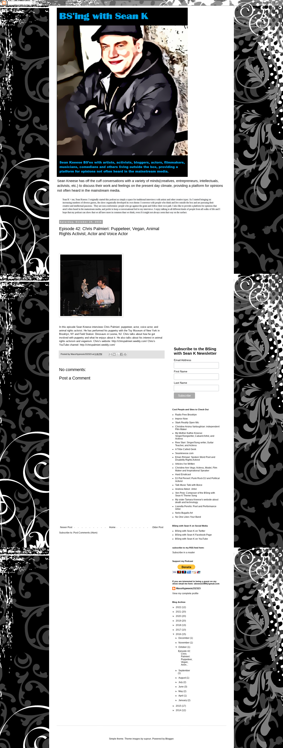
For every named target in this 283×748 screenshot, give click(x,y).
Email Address (182, 360)
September (184, 670)
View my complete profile (185, 593)
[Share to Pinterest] (125, 354)
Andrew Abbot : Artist (186, 489)
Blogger (169, 738)
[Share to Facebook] (121, 354)
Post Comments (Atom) (85, 532)
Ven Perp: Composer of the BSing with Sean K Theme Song (195, 494)
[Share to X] (118, 354)
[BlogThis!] (114, 354)
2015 (179, 706)
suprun (147, 738)
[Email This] (110, 354)
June (181, 686)
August (182, 677)
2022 (179, 607)
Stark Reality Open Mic (187, 422)
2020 (179, 616)
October (182, 647)
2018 (179, 625)
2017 (179, 629)
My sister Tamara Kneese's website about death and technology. (196, 501)
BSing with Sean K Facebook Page (193, 534)
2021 (179, 611)
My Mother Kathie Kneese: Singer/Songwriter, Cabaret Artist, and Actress (194, 436)
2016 (179, 634)
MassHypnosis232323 (188, 588)
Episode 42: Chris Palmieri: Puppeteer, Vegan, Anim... (185, 658)
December (184, 638)
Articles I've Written (185, 464)
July (180, 682)
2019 (179, 620)
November (184, 642)
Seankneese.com (184, 453)
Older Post (157, 527)
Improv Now (181, 418)
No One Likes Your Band (188, 517)
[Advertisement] (111, 494)
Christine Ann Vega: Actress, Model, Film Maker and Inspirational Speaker (196, 469)
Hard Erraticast (183, 474)
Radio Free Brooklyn (186, 414)
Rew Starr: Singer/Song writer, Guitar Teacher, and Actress (194, 444)
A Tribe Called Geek (185, 449)
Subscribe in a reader (183, 552)
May (180, 691)
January (183, 700)
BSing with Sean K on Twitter (190, 531)
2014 (179, 710)
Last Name (180, 382)
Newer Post (66, 527)
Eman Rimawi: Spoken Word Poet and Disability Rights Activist (195, 458)
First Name (180, 371)
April (181, 695)
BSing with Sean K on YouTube (191, 538)
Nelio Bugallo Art (184, 513)
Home (112, 527)
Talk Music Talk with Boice (188, 485)
